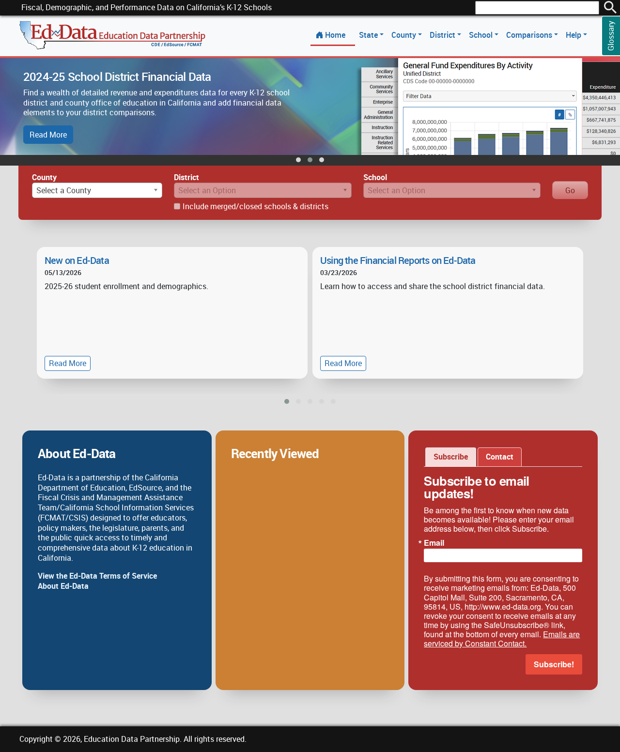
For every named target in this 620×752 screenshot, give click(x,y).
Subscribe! (554, 664)
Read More (48, 134)
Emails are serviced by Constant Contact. (502, 639)
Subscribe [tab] (451, 456)
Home (335, 35)
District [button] (443, 35)
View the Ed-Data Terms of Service (97, 575)
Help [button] (574, 35)
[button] (298, 160)
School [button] (482, 35)
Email (434, 543)
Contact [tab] (499, 456)
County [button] (404, 35)
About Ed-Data (63, 586)
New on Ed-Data (77, 260)
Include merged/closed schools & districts (255, 206)
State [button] (369, 35)
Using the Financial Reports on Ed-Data (398, 260)
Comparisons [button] (530, 35)
